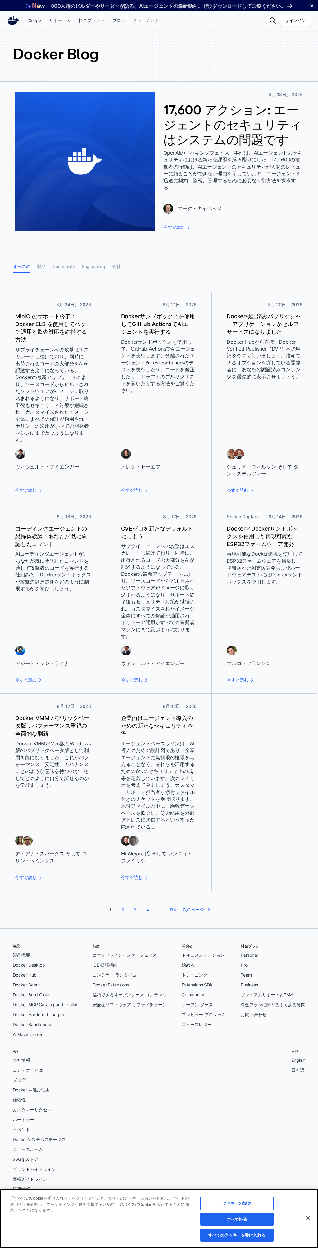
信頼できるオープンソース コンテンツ (130, 994)
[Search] (272, 20)
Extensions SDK (197, 984)
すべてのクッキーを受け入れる (237, 1235)
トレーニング (194, 974)
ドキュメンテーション (203, 955)
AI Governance (27, 1034)
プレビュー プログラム (204, 1014)
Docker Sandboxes (32, 1024)
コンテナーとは (28, 1070)
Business (249, 984)
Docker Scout (26, 984)
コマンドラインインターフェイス (125, 955)
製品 (41, 266)
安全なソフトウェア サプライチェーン (130, 1004)
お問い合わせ (253, 1014)
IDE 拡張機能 (105, 965)
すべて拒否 (237, 1219)
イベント (21, 1129)
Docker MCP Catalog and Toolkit (45, 1004)
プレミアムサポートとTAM (267, 994)
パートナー (23, 1119)
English (298, 1060)
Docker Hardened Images (38, 1014)
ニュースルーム (28, 1149)
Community (63, 266)
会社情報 (21, 1060)
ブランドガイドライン (34, 1169)
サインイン (295, 20)
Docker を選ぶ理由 (31, 1089)
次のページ (193, 909)
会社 (116, 266)
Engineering (93, 266)
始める (188, 965)
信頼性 (19, 1099)
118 (172, 909)
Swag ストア (25, 1159)
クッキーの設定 (237, 1203)
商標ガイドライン (30, 1179)
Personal (249, 955)
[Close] (308, 1218)
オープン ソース (197, 1004)
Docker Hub (25, 974)
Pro (244, 965)
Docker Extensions (111, 984)
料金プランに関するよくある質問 (273, 1004)
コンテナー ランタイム (115, 974)
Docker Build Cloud (32, 994)
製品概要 (21, 955)
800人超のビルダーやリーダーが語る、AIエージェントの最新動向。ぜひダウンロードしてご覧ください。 (168, 6)
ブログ (19, 1080)
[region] (159, 1218)
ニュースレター (197, 1024)
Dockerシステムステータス (39, 1139)
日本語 (297, 1070)
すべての (21, 266)
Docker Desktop (29, 965)
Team (246, 974)
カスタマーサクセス (32, 1109)
